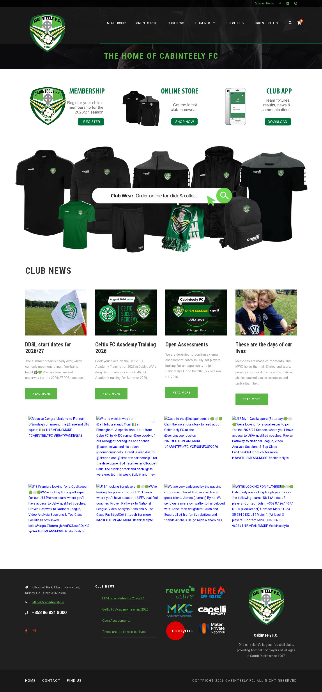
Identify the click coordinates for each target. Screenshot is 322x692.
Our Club (232, 23)
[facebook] (280, 3)
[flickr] (288, 3)
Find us (74, 681)
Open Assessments (186, 344)
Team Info (202, 23)
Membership (116, 23)
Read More (41, 393)
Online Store (146, 23)
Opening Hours (264, 3)
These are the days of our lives (124, 632)
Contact (51, 681)
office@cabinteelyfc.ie (48, 602)
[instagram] (295, 3)
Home (30, 681)
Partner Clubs (266, 23)
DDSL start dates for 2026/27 (123, 598)
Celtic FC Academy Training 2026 (125, 609)
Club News (176, 23)
